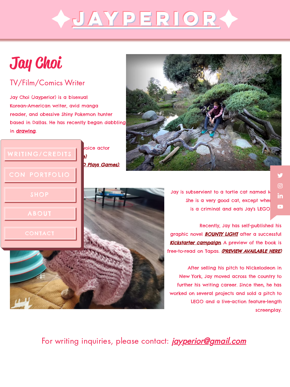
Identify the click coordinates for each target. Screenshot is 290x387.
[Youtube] (280, 206)
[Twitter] (280, 175)
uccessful (271, 234)
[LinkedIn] (280, 196)
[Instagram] (280, 185)
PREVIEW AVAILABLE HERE (251, 251)
